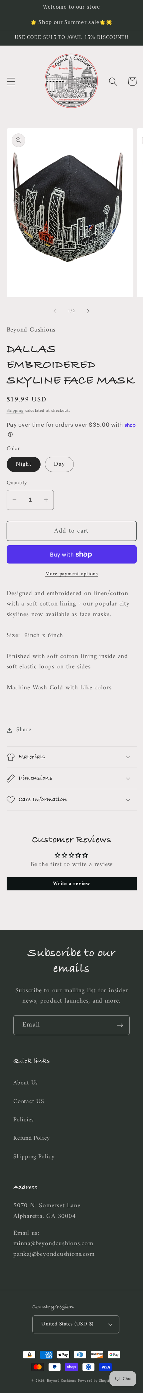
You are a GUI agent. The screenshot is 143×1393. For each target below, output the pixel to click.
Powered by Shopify (94, 1381)
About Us (25, 1083)
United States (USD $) (67, 1324)
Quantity (17, 483)
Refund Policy (31, 1138)
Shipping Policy (34, 1157)
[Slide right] (88, 311)
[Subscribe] (119, 1025)
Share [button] (23, 730)
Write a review (71, 883)
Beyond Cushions (61, 1381)
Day (59, 464)
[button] (10, 81)
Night (24, 464)
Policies (23, 1120)
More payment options (71, 574)
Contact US (28, 1101)
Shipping (15, 410)
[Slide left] (54, 311)
